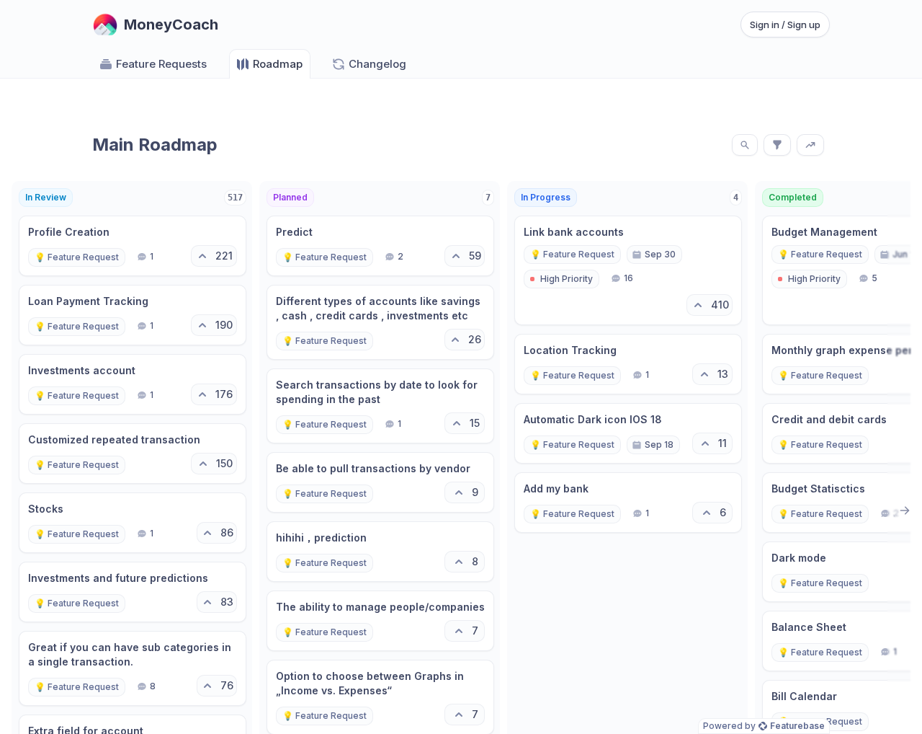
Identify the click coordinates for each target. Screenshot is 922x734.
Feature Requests (161, 64)
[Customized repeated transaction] (132, 453)
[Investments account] (132, 384)
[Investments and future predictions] (132, 592)
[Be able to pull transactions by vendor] (380, 482)
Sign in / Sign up (785, 24)
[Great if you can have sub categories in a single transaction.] (132, 668)
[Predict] (380, 245)
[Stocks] (132, 522)
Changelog (377, 64)
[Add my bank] (628, 502)
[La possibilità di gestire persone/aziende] (380, 620)
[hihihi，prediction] (380, 551)
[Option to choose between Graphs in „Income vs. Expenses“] (380, 697)
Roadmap (278, 64)
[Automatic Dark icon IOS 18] (628, 433)
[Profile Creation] (132, 245)
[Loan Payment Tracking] (132, 315)
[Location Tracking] (628, 364)
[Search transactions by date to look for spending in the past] (380, 406)
